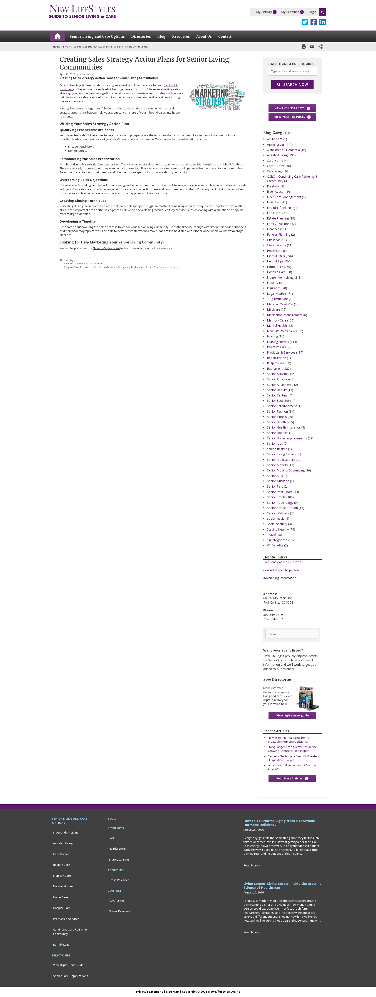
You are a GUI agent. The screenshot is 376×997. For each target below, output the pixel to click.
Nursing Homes (278, 342)
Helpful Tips (275, 261)
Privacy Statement (149, 992)
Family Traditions (279, 224)
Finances (273, 229)
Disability (273, 186)
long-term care (277, 299)
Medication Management (284, 315)
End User (273, 213)
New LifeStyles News (282, 331)
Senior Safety (276, 497)
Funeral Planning (278, 234)
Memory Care (276, 320)
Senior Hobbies (277, 433)
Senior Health (276, 422)
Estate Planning (278, 218)
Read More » (251, 865)
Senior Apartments (280, 385)
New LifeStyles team (106, 248)
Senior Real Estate (280, 492)
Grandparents (276, 245)
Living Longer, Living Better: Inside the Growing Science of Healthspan (292, 749)
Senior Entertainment (282, 406)
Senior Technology (280, 502)
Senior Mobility (277, 465)
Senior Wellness (278, 513)
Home (56, 46)
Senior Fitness (277, 417)
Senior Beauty (277, 390)
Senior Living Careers (282, 454)
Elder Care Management (284, 197)
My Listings (264, 12)
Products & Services (281, 352)
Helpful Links (276, 256)
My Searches (290, 12)
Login (312, 12)
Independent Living (280, 277)
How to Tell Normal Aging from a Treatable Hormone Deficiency (289, 739)
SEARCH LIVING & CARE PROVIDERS (291, 64)
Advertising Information (279, 578)
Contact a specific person (281, 570)
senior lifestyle (277, 449)
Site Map (172, 992)
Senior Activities (278, 374)
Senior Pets (275, 486)
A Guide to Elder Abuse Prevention (84, 263)
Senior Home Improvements (287, 438)
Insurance (274, 288)
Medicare (273, 309)
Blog (65, 46)
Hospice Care (276, 272)
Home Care (275, 267)
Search (322, 12)
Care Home (275, 160)
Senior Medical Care (281, 460)
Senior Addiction (278, 379)
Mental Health (277, 325)
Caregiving (274, 171)
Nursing (272, 336)
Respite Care (276, 363)
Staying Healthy (278, 529)
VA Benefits (275, 545)
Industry (69, 260)
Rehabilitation (276, 358)
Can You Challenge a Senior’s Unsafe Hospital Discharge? (292, 758)
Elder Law (274, 202)
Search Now (295, 84)
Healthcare (274, 250)
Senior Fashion (277, 411)
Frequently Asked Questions (283, 562)
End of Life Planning (281, 208)
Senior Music (276, 476)
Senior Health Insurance (283, 427)
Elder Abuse (275, 191)
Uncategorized (277, 540)
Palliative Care (277, 347)
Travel (271, 535)
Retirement (275, 368)
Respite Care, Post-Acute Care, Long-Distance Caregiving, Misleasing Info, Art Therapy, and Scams (121, 267)
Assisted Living (277, 155)
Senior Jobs (275, 443)
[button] (292, 108)
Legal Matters (277, 293)
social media (276, 518)
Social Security (277, 524)
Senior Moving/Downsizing (286, 470)
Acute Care (274, 139)
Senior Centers (277, 395)
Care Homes (276, 166)
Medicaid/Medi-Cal (280, 304)
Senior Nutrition (278, 481)
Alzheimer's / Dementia (283, 150)
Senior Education (279, 400)
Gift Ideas (273, 240)
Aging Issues (276, 144)
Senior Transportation (282, 508)
